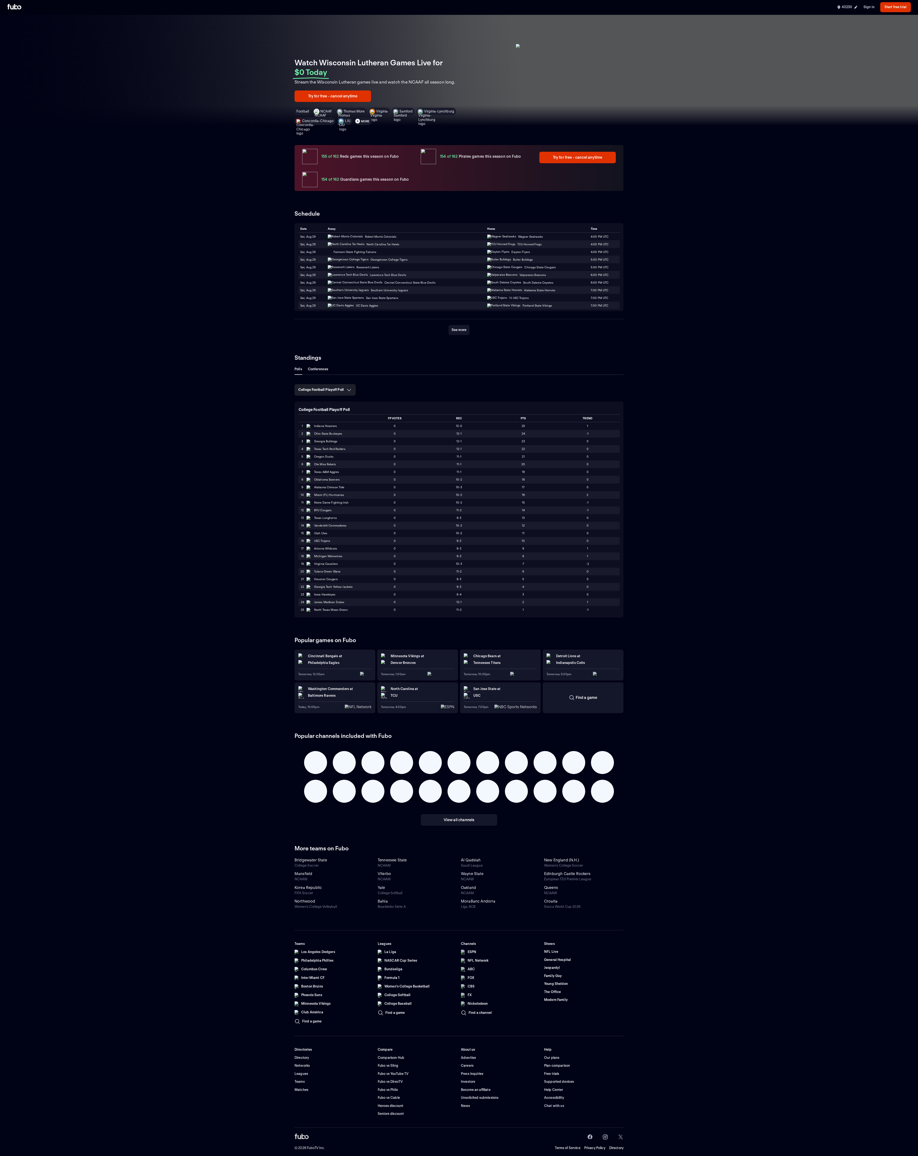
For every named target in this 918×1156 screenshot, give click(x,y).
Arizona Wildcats (325, 548)
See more (459, 330)
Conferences (318, 369)
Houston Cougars (326, 579)
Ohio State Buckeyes (328, 433)
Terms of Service (567, 1148)
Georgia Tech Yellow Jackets (333, 587)
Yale (381, 887)
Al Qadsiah (471, 860)
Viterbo (384, 873)
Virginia (382, 111)
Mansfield (303, 873)
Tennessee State (392, 860)
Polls (298, 369)
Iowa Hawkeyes (325, 594)
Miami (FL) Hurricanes (329, 495)
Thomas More (354, 111)
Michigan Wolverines (328, 556)
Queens (551, 887)
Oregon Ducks (323, 456)
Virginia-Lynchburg (439, 111)
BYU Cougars (323, 510)
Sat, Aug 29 (308, 244)
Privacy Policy (594, 1148)
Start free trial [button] (896, 7)
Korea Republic (308, 887)
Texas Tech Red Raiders (329, 449)
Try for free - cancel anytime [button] (333, 96)
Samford (406, 111)
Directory (616, 1148)
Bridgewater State (311, 860)
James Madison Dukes (329, 602)
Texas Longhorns (325, 518)
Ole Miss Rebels (325, 464)
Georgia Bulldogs (325, 441)
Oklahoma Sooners (327, 479)
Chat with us (554, 1106)
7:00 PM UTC (599, 290)
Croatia (550, 901)
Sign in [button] (868, 7)
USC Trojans (322, 541)
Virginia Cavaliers (326, 564)
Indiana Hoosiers (325, 426)
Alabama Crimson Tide (329, 487)
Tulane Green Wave (327, 571)
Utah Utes (320, 533)
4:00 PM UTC (599, 244)
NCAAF (326, 111)
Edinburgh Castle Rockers (567, 873)
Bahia (383, 901)
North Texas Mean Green (331, 610)
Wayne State (472, 873)
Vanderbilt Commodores (330, 525)
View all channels (459, 820)
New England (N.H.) (561, 860)
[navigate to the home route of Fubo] (14, 7)
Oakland (468, 887)
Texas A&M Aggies (326, 472)
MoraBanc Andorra (478, 901)
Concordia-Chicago (317, 121)
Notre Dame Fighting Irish (331, 502)
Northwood (305, 901)
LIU (347, 121)
